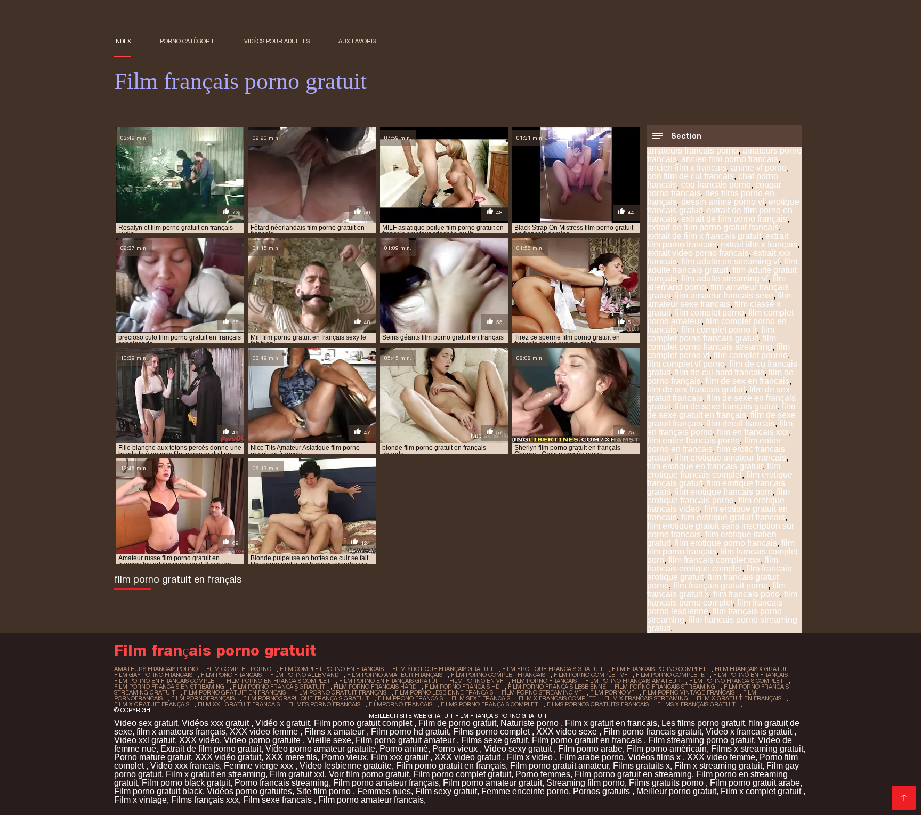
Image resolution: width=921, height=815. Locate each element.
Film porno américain (667, 748)
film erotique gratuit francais (733, 517)
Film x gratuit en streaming (215, 774)
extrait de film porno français (734, 218)
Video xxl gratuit (144, 740)
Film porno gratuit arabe (755, 782)
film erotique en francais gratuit (705, 466)
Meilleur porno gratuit (676, 791)
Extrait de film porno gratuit (210, 748)
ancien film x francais (686, 167)
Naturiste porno (530, 723)
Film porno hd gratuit (410, 731)
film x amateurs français (180, 731)
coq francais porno (716, 184)
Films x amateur (335, 731)
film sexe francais (480, 698)
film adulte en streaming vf (730, 261)
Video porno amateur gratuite (320, 748)
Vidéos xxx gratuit (216, 723)
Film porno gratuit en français (451, 765)
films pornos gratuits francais (598, 704)
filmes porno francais (324, 704)
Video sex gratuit (145, 723)
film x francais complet (557, 698)
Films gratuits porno (667, 782)
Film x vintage (140, 799)
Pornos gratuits (602, 791)
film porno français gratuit (279, 686)
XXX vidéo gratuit (228, 757)
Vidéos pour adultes (277, 41)
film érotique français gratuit (443, 669)
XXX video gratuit (468, 757)
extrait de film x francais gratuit (704, 235)
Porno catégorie (187, 41)
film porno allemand (304, 675)
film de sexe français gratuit (726, 406)
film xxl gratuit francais (239, 704)
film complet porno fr (719, 329)
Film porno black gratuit (186, 782)
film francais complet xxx (714, 559)
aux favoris (357, 41)
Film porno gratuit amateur (406, 740)
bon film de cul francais (690, 176)
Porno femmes (542, 774)
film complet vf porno (686, 363)
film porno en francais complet (278, 680)
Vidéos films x (655, 757)
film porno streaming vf (541, 692)
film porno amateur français (394, 675)
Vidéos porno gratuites (249, 791)
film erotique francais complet (713, 470)
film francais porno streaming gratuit (722, 624)
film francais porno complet (722, 598)
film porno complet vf (590, 675)
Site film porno (324, 791)
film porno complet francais (498, 675)
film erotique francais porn (723, 491)
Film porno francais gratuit (652, 731)
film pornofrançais (203, 698)
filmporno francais (400, 704)
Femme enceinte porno (525, 791)
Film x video (531, 757)
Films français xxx (205, 799)
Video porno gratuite (263, 740)
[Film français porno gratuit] (904, 798)
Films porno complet (492, 731)
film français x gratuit (752, 669)
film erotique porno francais (726, 542)
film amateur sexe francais (719, 300)
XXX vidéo (199, 740)
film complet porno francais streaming (711, 342)
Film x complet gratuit (762, 791)
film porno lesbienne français (444, 692)
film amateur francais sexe (724, 295)
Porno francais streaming (282, 782)
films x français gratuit (696, 704)
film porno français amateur (633, 680)
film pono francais (231, 675)
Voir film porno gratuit (369, 774)
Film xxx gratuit (400, 757)
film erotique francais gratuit (552, 669)
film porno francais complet (736, 680)
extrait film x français (759, 244)
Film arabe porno (591, 757)
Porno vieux (456, 748)
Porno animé (403, 748)
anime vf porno (759, 167)
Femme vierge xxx (259, 765)
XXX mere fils (291, 757)
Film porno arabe (590, 748)
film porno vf (612, 692)
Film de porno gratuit (457, 723)
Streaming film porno (585, 782)
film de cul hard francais (719, 372)
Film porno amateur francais (371, 799)
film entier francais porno (693, 440)
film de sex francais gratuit (696, 389)
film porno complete (670, 675)
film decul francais (741, 423)
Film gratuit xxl (297, 774)
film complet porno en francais (332, 669)
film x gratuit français (151, 704)
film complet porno (709, 312)
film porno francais (544, 680)
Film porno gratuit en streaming (633, 774)
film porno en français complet (166, 680)
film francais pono (746, 594)
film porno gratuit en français (235, 692)
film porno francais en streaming (169, 686)
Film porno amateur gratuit (492, 782)
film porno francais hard (375, 686)
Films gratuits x (641, 765)
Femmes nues (384, 791)
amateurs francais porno (692, 150)
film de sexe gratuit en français (721, 410)
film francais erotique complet (712, 564)
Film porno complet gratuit (462, 774)
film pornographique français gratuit (306, 698)
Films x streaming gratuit (757, 748)
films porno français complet (489, 704)
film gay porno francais (153, 675)
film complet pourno (751, 355)
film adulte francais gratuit (722, 266)
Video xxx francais (185, 765)
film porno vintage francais (688, 692)
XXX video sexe (567, 731)
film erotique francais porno (718, 496)
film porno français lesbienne (557, 686)
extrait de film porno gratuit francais (713, 227)
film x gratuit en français (739, 698)
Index (122, 41)
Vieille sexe (329, 740)
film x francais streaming (646, 698)
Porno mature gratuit (152, 757)
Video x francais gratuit (750, 731)
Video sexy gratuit (519, 748)
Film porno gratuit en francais (588, 740)
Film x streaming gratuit (718, 765)
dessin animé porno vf (722, 201)
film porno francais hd (462, 686)
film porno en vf (476, 680)
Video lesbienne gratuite (346, 765)
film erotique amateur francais (730, 457)
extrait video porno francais (698, 252)
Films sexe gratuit (494, 740)
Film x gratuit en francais (611, 723)
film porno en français (750, 675)
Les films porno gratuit (703, 723)
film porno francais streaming (665, 686)
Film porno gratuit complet (364, 723)
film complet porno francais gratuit (710, 334)
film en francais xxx (753, 432)
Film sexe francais (278, 799)
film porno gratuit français (340, 692)
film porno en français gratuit (390, 680)
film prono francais (410, 698)
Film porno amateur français (386, 782)
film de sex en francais (747, 380)
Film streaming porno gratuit (701, 740)
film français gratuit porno (720, 585)
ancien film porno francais (729, 159)
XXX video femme (265, 731)
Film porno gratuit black (158, 791)
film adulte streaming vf (724, 278)
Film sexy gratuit (446, 791)
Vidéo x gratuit (282, 723)
